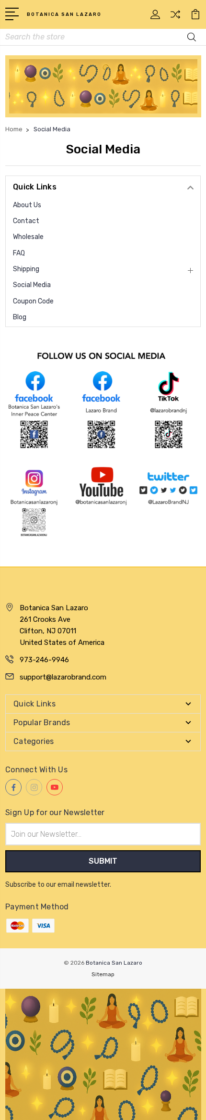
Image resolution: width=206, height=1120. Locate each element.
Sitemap (103, 974)
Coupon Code (33, 301)
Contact (26, 221)
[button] (103, 86)
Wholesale (28, 237)
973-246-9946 (44, 659)
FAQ (19, 253)
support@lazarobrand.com (63, 677)
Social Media (32, 285)
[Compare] (175, 17)
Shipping (26, 269)
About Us (27, 205)
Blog (19, 317)
